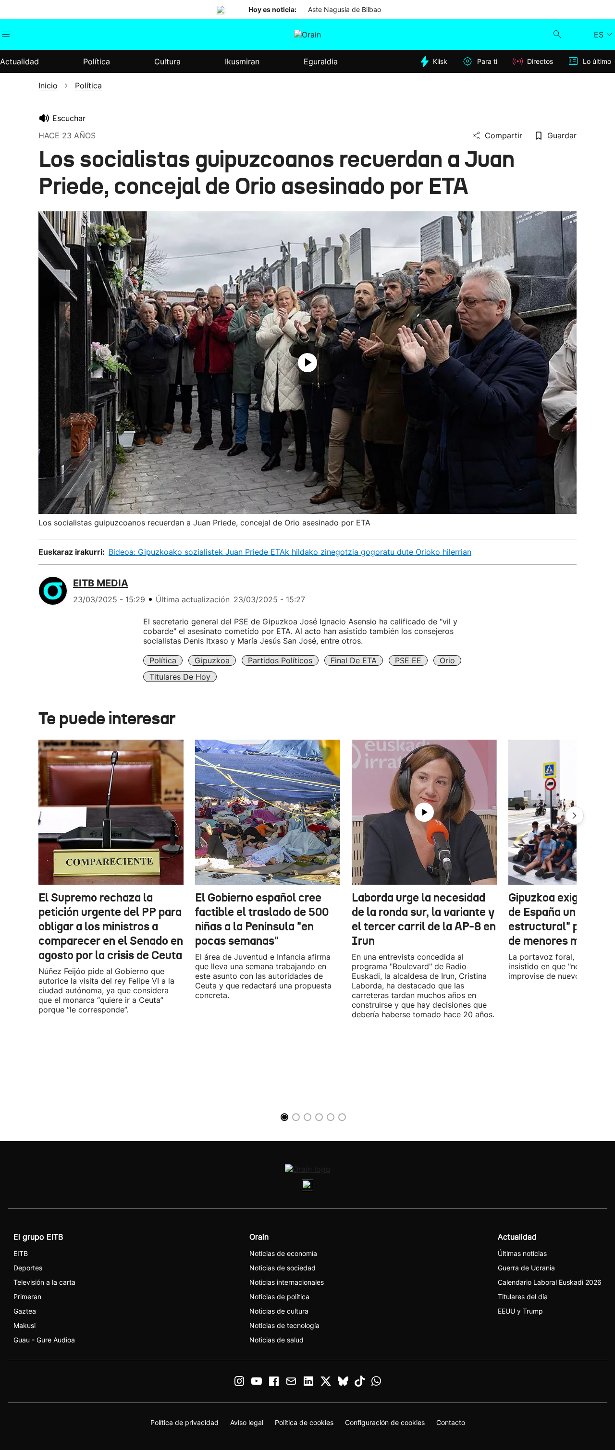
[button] (575, 815)
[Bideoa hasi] (307, 362)
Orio (447, 660)
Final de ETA (354, 660)
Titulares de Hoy (179, 677)
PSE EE (408, 660)
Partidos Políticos (280, 660)
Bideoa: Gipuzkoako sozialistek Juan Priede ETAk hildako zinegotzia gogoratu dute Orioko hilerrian (290, 552)
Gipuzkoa (212, 660)
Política (162, 660)
